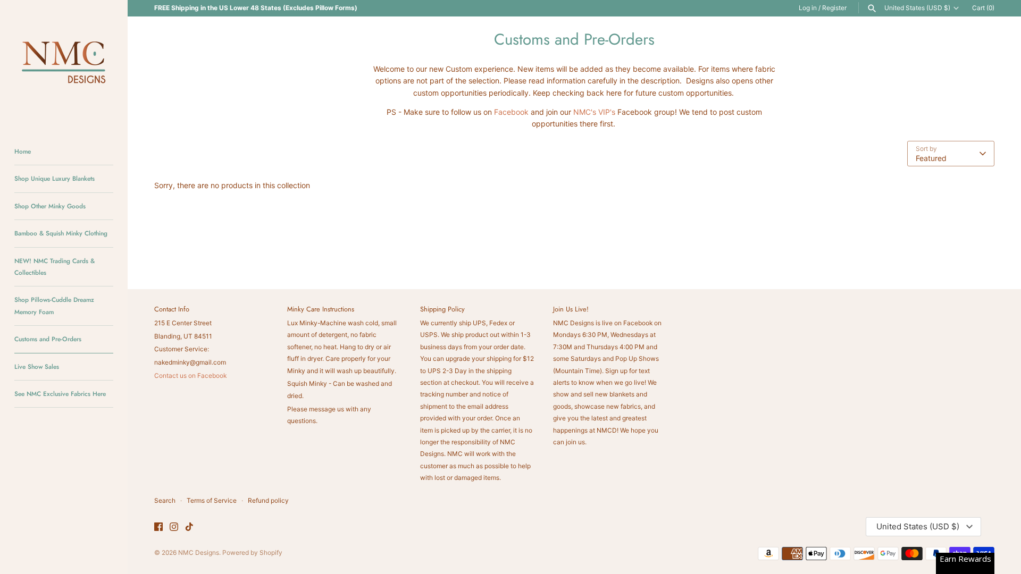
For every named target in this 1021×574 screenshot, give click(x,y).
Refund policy (268, 500)
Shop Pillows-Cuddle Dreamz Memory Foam (54, 305)
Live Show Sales (36, 366)
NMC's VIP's (594, 111)
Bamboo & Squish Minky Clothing (60, 233)
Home (22, 151)
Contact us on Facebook (190, 375)
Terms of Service (212, 500)
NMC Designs (198, 552)
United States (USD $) (917, 8)
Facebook (511, 111)
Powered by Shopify (252, 552)
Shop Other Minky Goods (50, 205)
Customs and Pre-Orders (47, 338)
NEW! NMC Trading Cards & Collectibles (54, 266)
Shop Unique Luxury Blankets (54, 178)
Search (164, 500)
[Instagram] (174, 527)
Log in (808, 8)
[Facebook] (158, 527)
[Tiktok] (189, 527)
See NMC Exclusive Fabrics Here (60, 393)
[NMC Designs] (64, 64)
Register (834, 8)
